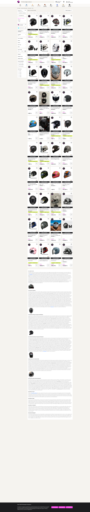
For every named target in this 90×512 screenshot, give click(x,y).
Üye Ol (69, 2)
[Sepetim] (64, 2)
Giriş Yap (71, 2)
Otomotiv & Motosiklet (24, 8)
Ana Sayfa (18, 8)
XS (47, 12)
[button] (33, 28)
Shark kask (52, 306)
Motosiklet (29, 8)
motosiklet (30, 274)
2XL (37, 12)
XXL (50, 12)
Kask (32, 8)
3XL (44, 12)
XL (31, 12)
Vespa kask (44, 351)
